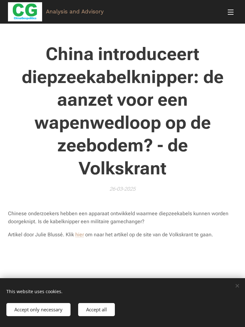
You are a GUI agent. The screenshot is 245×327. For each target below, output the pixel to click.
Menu (230, 11)
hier (79, 235)
